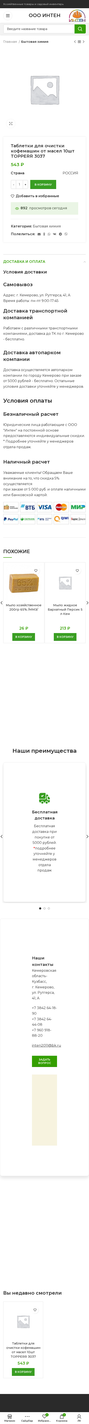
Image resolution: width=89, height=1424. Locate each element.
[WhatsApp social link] (49, 234)
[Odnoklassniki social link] (44, 234)
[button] (23, 637)
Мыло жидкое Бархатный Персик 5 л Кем (65, 609)
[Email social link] (39, 234)
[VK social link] (55, 234)
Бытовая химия (34, 42)
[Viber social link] (66, 234)
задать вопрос (44, 1061)
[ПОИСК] (80, 28)
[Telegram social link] (60, 234)
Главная (10, 42)
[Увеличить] (10, 123)
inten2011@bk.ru (46, 1045)
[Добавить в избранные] (36, 570)
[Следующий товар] (83, 42)
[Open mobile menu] (7, 15)
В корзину (43, 184)
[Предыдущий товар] (75, 42)
